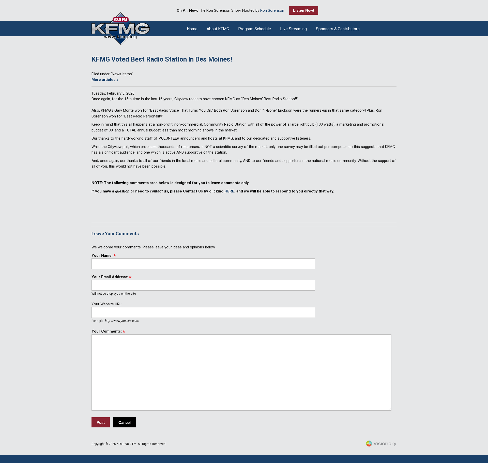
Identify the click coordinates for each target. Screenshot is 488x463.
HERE (229, 191)
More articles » (105, 79)
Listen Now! (303, 10)
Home (192, 28)
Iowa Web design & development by (381, 444)
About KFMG (218, 28)
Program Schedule (254, 28)
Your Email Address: (110, 277)
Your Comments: (107, 331)
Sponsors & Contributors (338, 28)
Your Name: (102, 255)
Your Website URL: (107, 304)
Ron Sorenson (272, 10)
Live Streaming (293, 28)
